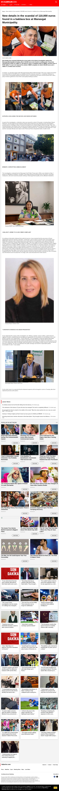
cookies (28, 786)
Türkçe (30, 4)
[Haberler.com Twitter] (57, 777)
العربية (10, 4)
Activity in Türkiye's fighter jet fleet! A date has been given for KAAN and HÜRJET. (26, 413)
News (23, 769)
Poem (2, 769)
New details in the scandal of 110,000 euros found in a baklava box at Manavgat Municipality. (27, 11)
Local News (27, 769)
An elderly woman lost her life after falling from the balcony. (21, 404)
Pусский (17, 4)
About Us (44, 764)
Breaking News (17, 769)
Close (55, 787)
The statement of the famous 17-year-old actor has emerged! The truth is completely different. (29, 407)
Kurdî (24, 4)
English (4, 4)
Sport (11, 769)
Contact (49, 764)
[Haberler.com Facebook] (54, 777)
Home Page (55, 764)
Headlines (7, 769)
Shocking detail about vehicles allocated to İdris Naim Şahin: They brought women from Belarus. (29, 417)
